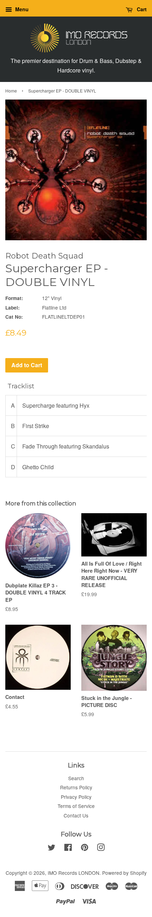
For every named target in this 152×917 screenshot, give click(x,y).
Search (76, 778)
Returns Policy (76, 787)
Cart (141, 9)
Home (11, 91)
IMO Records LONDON (73, 872)
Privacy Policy (76, 796)
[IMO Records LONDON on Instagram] (101, 848)
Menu (21, 9)
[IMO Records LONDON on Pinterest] (84, 848)
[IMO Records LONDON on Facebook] (68, 848)
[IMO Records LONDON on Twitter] (51, 848)
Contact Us (76, 815)
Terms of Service (76, 805)
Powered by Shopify (124, 872)
